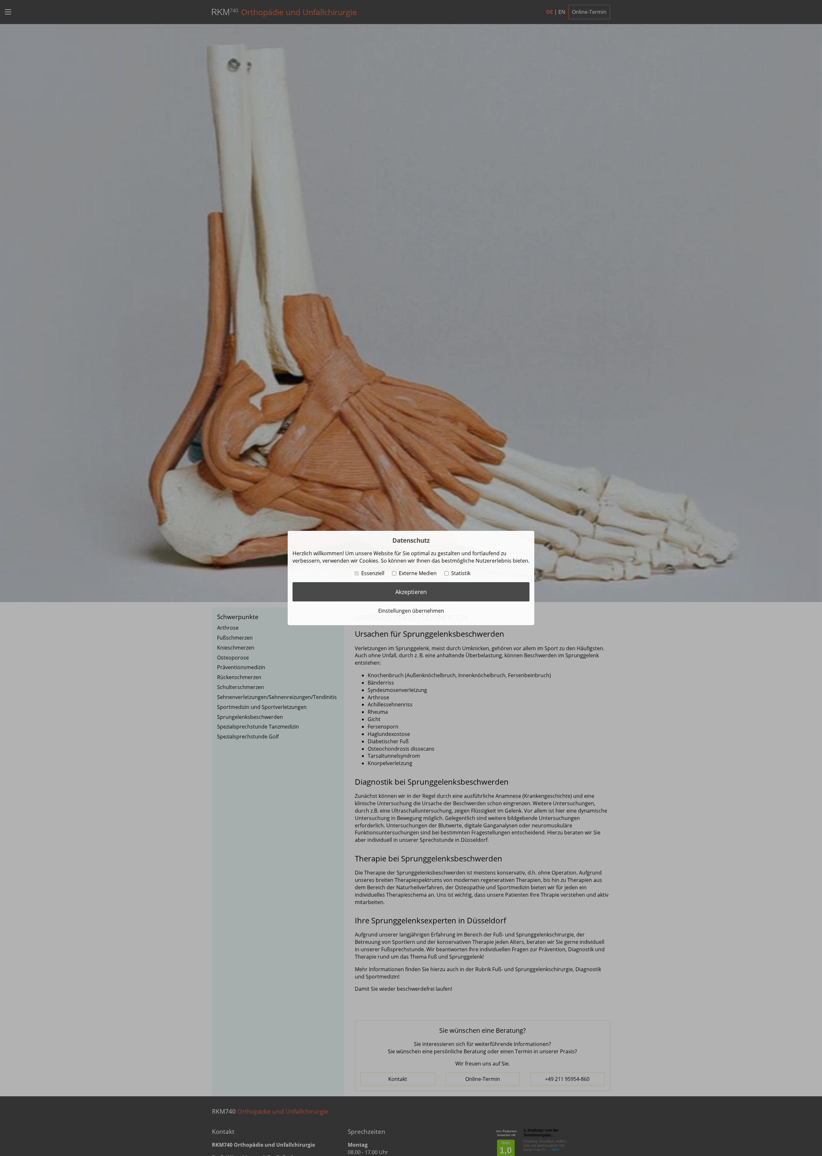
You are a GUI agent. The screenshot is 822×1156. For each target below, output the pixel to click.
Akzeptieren (411, 592)
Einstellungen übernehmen (411, 610)
